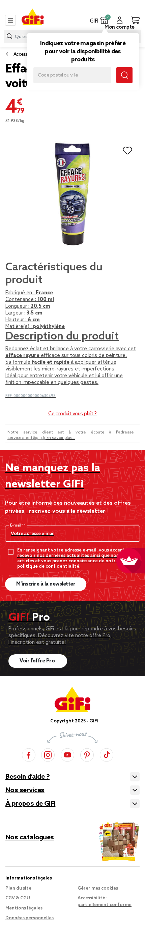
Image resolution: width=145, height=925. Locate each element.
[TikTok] (106, 754)
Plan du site (18, 888)
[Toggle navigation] (10, 20)
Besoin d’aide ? (27, 777)
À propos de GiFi (30, 804)
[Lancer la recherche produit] (9, 36)
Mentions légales (23, 908)
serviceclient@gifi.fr (26, 438)
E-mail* (17, 525)
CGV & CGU (17, 898)
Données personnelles (29, 918)
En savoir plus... (61, 438)
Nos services (25, 790)
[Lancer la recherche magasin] (124, 75)
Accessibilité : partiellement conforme (105, 901)
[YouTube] (67, 754)
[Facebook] (28, 754)
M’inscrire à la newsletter (45, 584)
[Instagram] (48, 754)
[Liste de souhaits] (127, 150)
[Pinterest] (87, 754)
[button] (104, 20)
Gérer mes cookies (98, 888)
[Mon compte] (119, 20)
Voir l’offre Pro (38, 661)
